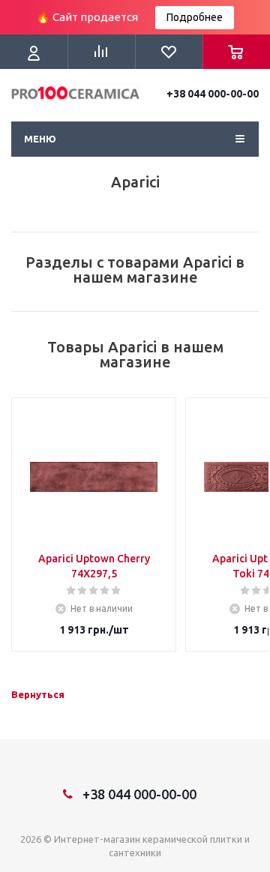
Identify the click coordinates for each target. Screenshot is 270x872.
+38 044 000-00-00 (212, 93)
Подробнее (194, 17)
